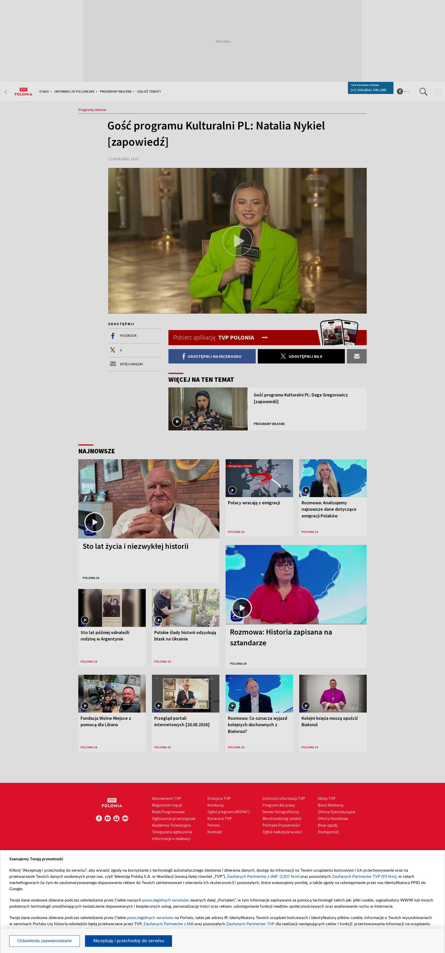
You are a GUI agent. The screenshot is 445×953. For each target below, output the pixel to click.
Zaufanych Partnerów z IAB (168, 924)
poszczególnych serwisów (165, 900)
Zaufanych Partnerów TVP (250, 924)
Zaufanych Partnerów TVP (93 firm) (364, 876)
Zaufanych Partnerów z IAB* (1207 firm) (263, 876)
